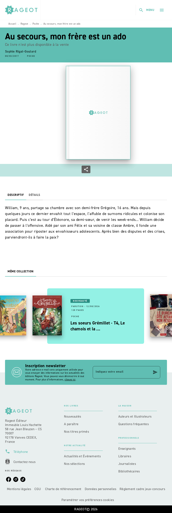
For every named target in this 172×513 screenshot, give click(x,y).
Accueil (12, 23)
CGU (38, 489)
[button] (31, 56)
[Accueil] (22, 10)
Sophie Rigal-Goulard (20, 51)
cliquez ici (70, 379)
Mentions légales (19, 489)
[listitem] (8, 479)
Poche (36, 23)
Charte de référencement (63, 489)
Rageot (24, 23)
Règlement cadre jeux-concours (142, 489)
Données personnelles (100, 489)
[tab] (15, 195)
